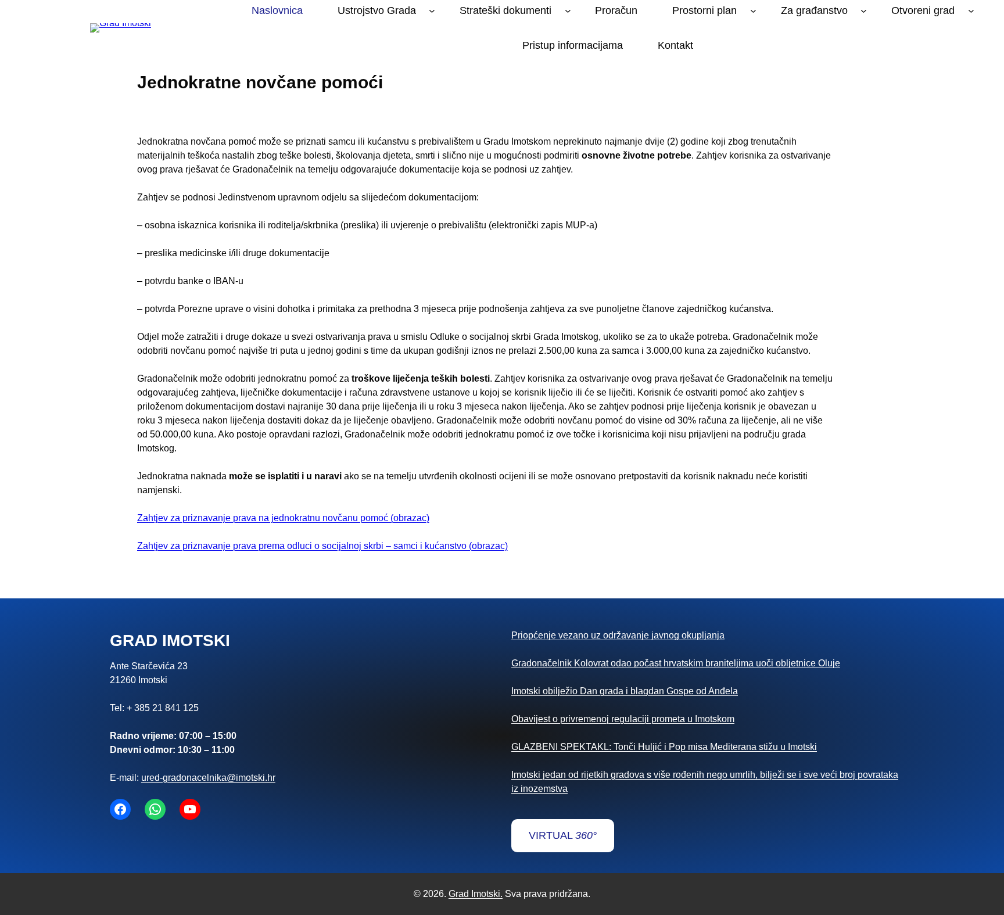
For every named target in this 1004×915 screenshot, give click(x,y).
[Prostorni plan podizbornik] (753, 11)
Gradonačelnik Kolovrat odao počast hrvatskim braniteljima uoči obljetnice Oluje (675, 663)
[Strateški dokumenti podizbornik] (568, 11)
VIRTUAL (563, 835)
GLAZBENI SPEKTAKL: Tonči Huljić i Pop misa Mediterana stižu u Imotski (664, 747)
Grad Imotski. (476, 894)
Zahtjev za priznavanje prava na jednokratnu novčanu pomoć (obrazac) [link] (283, 518)
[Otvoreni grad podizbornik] (971, 11)
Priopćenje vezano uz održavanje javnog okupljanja (618, 635)
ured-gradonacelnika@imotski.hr (208, 778)
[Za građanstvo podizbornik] (863, 11)
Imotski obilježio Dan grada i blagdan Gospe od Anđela (624, 691)
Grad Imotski (170, 640)
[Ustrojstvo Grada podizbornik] (432, 11)
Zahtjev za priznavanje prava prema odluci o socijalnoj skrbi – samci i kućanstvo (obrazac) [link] (322, 546)
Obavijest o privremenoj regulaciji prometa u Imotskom (622, 719)
